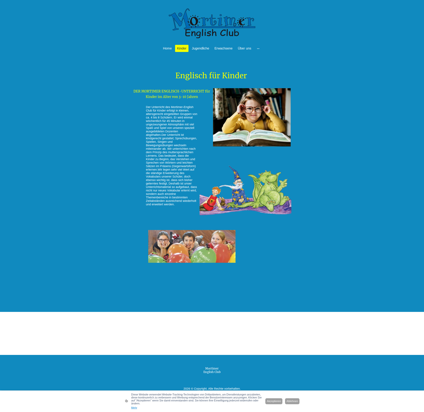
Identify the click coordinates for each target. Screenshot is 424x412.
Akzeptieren (274, 401)
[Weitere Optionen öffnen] (258, 48)
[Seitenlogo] (212, 23)
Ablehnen (292, 401)
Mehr (134, 407)
